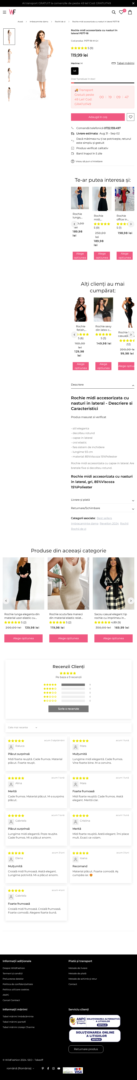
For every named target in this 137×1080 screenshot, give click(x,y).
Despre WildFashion (14, 968)
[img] (16, 740)
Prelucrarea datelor (13, 978)
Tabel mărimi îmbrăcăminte (18, 1016)
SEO (29, 1059)
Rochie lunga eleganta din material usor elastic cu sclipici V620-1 (22, 616)
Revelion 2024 (109, 523)
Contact (72, 984)
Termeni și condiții (13, 973)
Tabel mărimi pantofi (14, 1021)
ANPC (6, 994)
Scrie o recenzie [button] (68, 708)
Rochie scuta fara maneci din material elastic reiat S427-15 (66, 616)
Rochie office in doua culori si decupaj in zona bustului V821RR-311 (124, 217)
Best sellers (104, 518)
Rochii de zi (78, 528)
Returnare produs (86, 1049)
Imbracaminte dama (84, 523)
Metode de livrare (77, 968)
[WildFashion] (12, 12)
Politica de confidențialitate (18, 984)
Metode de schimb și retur (82, 978)
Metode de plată (77, 973)
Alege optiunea (80, 255)
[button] (79, 48)
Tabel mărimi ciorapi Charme (19, 1027)
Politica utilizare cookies (16, 989)
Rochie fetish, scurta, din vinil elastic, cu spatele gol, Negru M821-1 (80, 328)
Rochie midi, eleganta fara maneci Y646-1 (101, 217)
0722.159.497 (112, 128)
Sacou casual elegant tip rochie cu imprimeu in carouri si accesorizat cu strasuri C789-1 (110, 616)
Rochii (124, 523)
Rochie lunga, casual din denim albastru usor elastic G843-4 (79, 215)
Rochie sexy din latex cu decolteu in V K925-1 (103, 328)
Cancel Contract (11, 1000)
